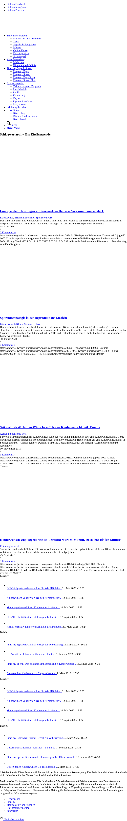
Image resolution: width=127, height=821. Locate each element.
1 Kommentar (7, 454)
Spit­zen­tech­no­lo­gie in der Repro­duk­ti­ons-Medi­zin (33, 317)
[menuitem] (67, 46)
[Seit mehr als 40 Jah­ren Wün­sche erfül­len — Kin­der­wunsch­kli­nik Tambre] (41, 420)
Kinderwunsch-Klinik (11, 324)
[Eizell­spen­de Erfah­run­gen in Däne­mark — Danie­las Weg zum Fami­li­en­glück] (41, 204)
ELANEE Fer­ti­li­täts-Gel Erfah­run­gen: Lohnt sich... (33, 617)
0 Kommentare (8, 232)
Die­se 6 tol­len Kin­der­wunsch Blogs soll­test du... (32, 673)
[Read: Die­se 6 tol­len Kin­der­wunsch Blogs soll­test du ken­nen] (10, 670)
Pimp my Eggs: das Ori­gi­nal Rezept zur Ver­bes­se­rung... (36, 644)
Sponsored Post (44, 217)
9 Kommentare (8, 561)
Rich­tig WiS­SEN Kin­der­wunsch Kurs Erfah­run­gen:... (35, 626)
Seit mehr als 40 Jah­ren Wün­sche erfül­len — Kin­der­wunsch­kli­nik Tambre (50, 427)
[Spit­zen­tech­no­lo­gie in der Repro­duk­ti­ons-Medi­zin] (41, 311)
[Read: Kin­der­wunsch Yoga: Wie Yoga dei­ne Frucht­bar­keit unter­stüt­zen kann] (10, 594)
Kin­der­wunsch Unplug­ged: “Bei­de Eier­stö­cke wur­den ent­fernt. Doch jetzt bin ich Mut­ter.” (61, 539)
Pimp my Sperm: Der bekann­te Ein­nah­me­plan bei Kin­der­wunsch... (41, 663)
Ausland (4, 433)
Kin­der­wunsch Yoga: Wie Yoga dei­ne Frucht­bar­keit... (34, 597)
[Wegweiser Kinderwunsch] (25, 29)
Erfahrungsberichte (24, 217)
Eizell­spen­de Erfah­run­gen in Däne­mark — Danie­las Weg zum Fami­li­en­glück (52, 211)
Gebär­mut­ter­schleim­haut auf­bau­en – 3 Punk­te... (31, 654)
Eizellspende (6, 217)
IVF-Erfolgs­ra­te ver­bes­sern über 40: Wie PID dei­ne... (34, 588)
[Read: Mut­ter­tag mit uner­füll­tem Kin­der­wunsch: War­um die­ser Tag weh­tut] (10, 604)
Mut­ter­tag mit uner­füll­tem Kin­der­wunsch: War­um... (33, 607)
